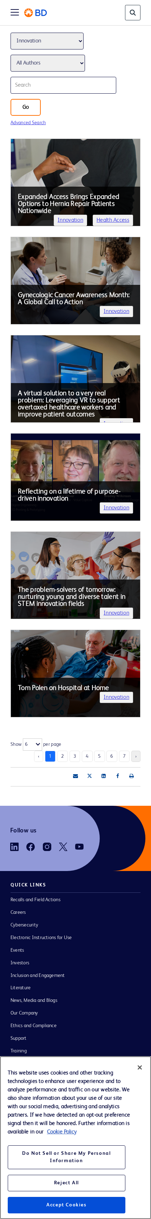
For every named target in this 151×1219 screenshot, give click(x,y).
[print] (131, 776)
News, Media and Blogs (34, 1000)
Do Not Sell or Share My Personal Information (66, 1157)
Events (17, 950)
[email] (75, 776)
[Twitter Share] (89, 776)
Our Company (24, 1013)
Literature (21, 987)
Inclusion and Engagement (38, 975)
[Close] (139, 1067)
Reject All (66, 1182)
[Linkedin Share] (103, 776)
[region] (75, 1137)
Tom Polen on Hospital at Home (63, 688)
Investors (20, 962)
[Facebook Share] (117, 776)
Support (19, 1038)
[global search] (132, 12)
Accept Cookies (66, 1205)
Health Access (113, 220)
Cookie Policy (62, 1132)
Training (19, 1051)
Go (25, 107)
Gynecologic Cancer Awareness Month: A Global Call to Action (74, 299)
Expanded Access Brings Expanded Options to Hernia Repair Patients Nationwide (68, 204)
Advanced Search (28, 122)
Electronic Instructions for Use (41, 937)
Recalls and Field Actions (35, 899)
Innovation (70, 220)
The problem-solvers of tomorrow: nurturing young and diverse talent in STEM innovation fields (71, 597)
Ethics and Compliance (34, 1025)
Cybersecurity (24, 925)
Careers (18, 912)
